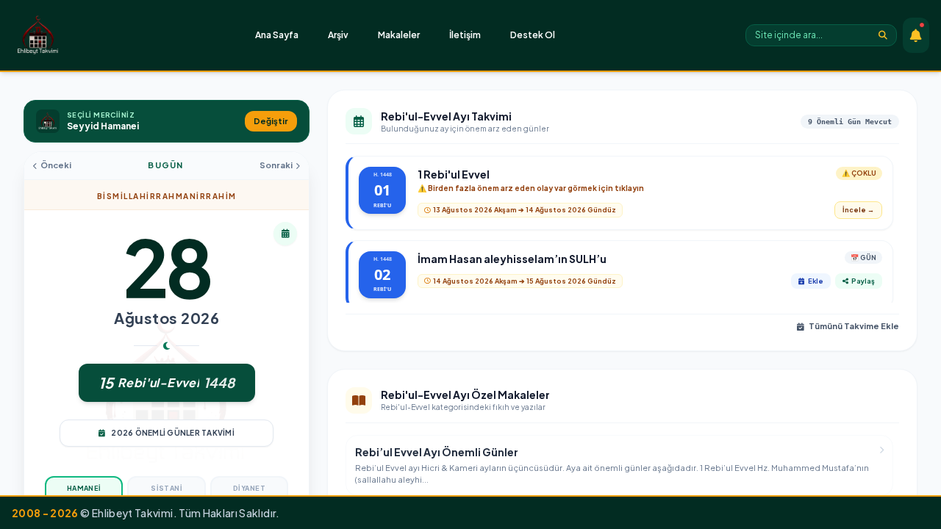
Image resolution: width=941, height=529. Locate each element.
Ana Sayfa (276, 34)
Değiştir (271, 121)
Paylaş (863, 281)
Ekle (815, 281)
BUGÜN (165, 165)
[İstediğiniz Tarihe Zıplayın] (285, 233)
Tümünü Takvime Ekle (854, 326)
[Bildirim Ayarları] (916, 35)
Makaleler (399, 34)
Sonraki (276, 165)
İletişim (465, 34)
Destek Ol (532, 34)
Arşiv (338, 34)
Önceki (55, 165)
